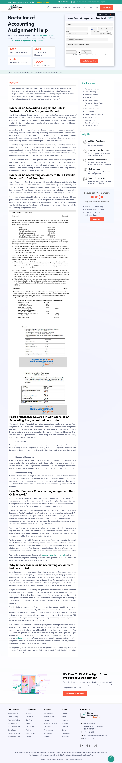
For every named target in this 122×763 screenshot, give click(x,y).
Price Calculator (31, 733)
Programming (48, 730)
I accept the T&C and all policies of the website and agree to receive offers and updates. (89, 55)
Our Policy (29, 720)
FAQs (28, 723)
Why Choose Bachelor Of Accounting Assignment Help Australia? (36, 99)
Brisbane (65, 723)
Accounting (48, 733)
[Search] (48, 7)
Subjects (66, 7)
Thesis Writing (90, 120)
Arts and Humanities (50, 723)
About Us (29, 713)
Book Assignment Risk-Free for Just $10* (28, 2)
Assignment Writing (92, 89)
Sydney (64, 713)
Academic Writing (91, 94)
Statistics (47, 737)
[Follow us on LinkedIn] (95, 745)
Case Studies (87, 7)
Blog (96, 7)
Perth (64, 717)
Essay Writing (90, 97)
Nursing (46, 720)
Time (106, 31)
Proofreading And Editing (94, 114)
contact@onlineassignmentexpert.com (87, 2)
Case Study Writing (92, 123)
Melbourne (65, 737)
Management (48, 713)
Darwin (64, 730)
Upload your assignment (72, 37)
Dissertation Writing (92, 106)
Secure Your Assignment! (75, 693)
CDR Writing (89, 112)
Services (56, 7)
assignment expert (23, 638)
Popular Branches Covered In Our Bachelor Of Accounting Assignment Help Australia (43, 94)
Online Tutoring (90, 92)
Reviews (28, 730)
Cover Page (12, 730)
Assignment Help (13, 713)
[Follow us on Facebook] (81, 745)
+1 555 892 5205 (65, 2)
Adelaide (65, 720)
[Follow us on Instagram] (90, 745)
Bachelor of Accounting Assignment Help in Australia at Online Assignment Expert (42, 88)
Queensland (66, 733)
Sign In (103, 2)
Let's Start (97, 219)
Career (28, 737)
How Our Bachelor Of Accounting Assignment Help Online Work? (36, 96)
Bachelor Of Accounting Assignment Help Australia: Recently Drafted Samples (41, 91)
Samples (76, 7)
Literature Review (91, 126)
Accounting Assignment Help (54, 555)
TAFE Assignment (91, 100)
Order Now (106, 8)
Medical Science (49, 717)
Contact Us (29, 717)
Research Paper (91, 117)
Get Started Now (89, 61)
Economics (47, 727)
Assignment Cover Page (94, 103)
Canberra (65, 727)
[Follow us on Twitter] (86, 745)
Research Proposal (92, 109)
